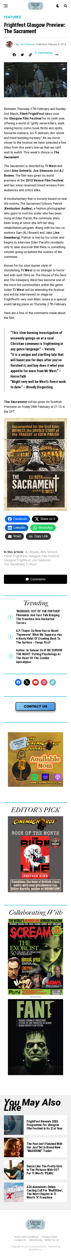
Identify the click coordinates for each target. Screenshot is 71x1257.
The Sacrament (14, 564)
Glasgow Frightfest (17, 560)
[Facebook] (18, 682)
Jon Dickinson (27, 44)
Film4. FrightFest (15, 556)
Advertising (35, 1240)
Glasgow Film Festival (44, 556)
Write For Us (52, 1240)
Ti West (31, 564)
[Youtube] (35, 682)
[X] (27, 682)
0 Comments (43, 53)
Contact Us (20, 1240)
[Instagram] (44, 682)
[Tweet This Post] (22, 54)
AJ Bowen (32, 552)
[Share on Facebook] (14, 54)
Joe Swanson (41, 560)
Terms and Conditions (26, 1237)
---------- (35, 997)
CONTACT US (35, 706)
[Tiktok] (52, 682)
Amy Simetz (48, 552)
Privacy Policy (49, 1237)
